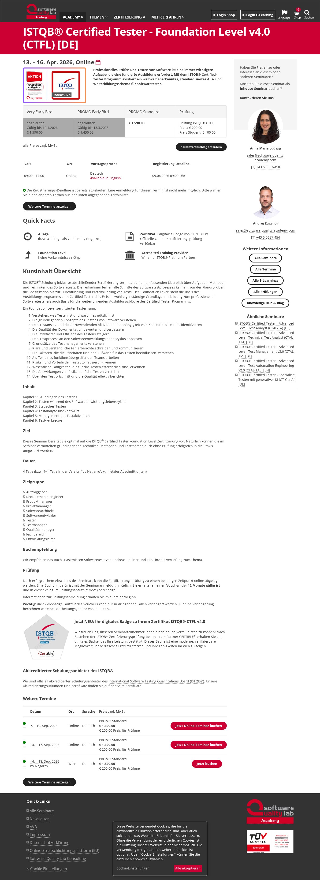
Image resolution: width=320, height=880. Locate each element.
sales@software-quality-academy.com (265, 157)
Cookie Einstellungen (48, 868)
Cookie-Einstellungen (132, 868)
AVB (33, 826)
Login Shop (225, 15)
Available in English (105, 178)
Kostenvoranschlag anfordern (201, 147)
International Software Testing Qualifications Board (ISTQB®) (156, 681)
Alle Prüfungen (265, 291)
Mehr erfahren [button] (166, 17)
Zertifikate (133, 686)
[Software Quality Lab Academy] (270, 811)
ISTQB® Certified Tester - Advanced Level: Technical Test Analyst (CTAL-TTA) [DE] (266, 337)
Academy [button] (72, 17)
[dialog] (160, 848)
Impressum (40, 834)
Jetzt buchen (207, 763)
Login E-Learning (259, 15)
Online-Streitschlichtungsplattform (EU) (64, 850)
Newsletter (39, 818)
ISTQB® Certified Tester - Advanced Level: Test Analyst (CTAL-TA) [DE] (266, 325)
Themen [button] (97, 17)
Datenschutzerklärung (49, 842)
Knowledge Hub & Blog (265, 303)
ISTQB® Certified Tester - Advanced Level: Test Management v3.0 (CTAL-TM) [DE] (266, 351)
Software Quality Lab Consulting (58, 858)
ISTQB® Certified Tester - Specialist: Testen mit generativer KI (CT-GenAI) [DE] (266, 379)
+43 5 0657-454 (268, 237)
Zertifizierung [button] (128, 17)
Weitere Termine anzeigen (49, 206)
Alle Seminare (265, 258)
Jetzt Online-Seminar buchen (198, 725)
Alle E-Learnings (265, 280)
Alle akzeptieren (188, 868)
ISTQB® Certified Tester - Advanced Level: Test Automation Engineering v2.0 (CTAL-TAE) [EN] (266, 365)
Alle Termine (265, 269)
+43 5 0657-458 (268, 167)
